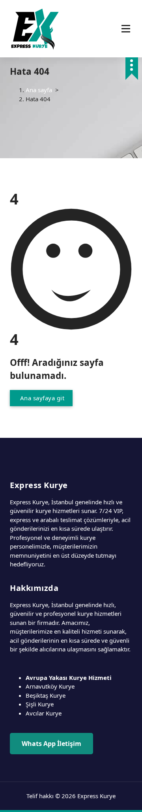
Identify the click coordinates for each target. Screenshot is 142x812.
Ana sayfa (39, 90)
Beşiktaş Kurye (45, 695)
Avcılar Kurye (44, 713)
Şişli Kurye (40, 704)
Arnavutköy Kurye (50, 686)
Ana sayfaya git (41, 398)
